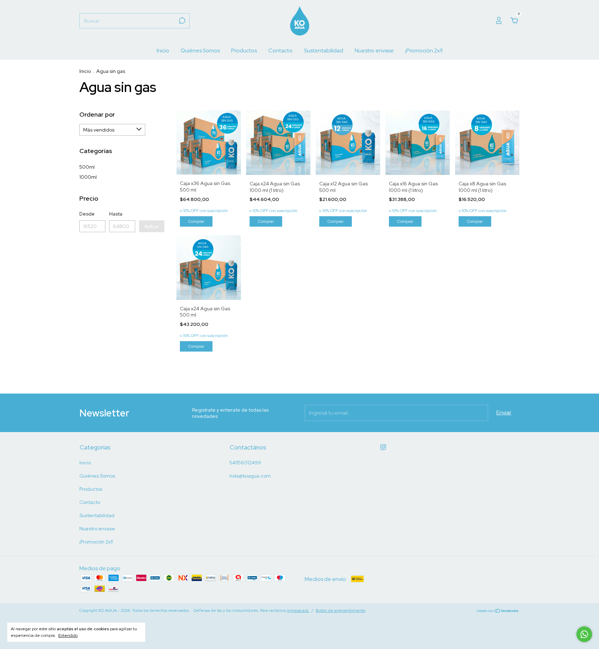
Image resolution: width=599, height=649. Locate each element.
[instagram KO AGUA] (383, 447)
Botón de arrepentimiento (340, 610)
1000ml (88, 177)
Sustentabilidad (323, 50)
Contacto (280, 50)
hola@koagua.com (250, 476)
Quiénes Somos (200, 50)
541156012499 (245, 463)
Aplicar (151, 226)
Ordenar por (97, 114)
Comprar (196, 221)
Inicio (163, 50)
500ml (87, 167)
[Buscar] (181, 21)
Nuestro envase (374, 50)
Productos (244, 50)
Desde (87, 214)
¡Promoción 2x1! (424, 50)
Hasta (115, 214)
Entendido (68, 635)
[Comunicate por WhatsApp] (584, 634)
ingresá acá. (298, 610)
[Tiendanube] (498, 611)
